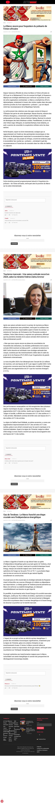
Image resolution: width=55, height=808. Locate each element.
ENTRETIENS (6, 731)
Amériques (5, 724)
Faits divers (4, 740)
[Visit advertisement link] (27, 14)
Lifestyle (11, 735)
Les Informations (12, 733)
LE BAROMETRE (11, 730)
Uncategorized (17, 736)
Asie (4, 726)
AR (7, 2)
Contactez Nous (42, 739)
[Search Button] (51, 2)
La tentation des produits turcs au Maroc (29, 722)
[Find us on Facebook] (37, 735)
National (16, 722)
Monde (10, 740)
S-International (17, 729)
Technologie (17, 734)
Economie (20, 279)
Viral (15, 739)
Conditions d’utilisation (42, 750)
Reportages (16, 726)
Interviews (11, 726)
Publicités (39, 746)
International (11, 722)
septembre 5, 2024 (7, 31)
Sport (15, 732)
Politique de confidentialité (43, 748)
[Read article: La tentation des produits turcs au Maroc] (22, 723)
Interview (11, 724)
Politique (16, 724)
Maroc (19, 31)
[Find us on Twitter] (39, 735)
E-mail (27, 238)
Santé (15, 731)
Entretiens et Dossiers (5, 734)
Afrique (5, 722)
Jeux (10, 728)
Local (10, 737)
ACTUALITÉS (9, 22)
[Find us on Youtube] (41, 735)
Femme (10, 721)
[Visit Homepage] (30, 2)
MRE (15, 721)
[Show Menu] (3, 2)
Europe (5, 737)
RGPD (38, 752)
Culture (5, 728)
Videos (15, 738)
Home (4, 22)
